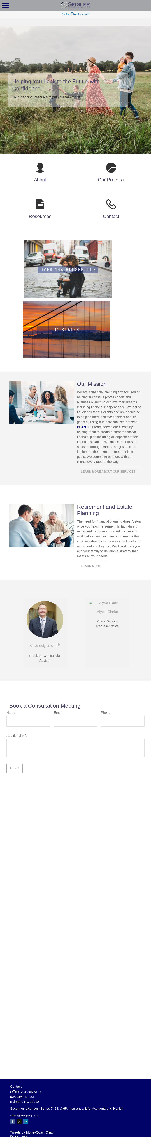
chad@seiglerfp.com (25, 1115)
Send (14, 768)
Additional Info (16, 736)
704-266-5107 (31, 1092)
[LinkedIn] (25, 1121)
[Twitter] (19, 1121)
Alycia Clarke (107, 612)
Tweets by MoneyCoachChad (31, 1132)
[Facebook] (12, 1121)
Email (58, 712)
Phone (105, 712)
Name (10, 712)
